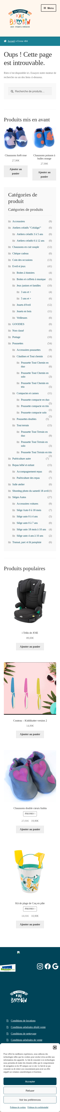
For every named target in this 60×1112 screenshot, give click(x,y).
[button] (54, 1047)
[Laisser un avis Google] (55, 966)
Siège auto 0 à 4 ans (27, 516)
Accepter (30, 1081)
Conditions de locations (23, 1020)
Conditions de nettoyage (23, 1033)
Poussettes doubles (26, 419)
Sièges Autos (19, 497)
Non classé (18, 330)
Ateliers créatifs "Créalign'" (26, 227)
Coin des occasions (22, 260)
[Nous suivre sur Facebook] (48, 966)
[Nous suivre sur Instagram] (40, 966)
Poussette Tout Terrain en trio (36, 452)
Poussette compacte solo (33, 412)
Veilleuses (22, 317)
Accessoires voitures (27, 503)
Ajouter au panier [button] (16, 171)
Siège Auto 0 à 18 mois (29, 510)
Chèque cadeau (20, 253)
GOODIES (18, 324)
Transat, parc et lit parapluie (26, 542)
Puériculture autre (21, 458)
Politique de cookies (18, 1107)
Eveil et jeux (19, 266)
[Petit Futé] (26, 966)
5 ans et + (26, 298)
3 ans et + (26, 292)
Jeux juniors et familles (29, 285)
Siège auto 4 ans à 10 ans (30, 535)
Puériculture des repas (28, 477)
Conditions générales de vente (26, 1040)
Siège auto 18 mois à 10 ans (31, 529)
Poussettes (17, 343)
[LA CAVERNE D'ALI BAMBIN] (25, 975)
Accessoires (18, 221)
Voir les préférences (30, 1099)
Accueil (11, 41)
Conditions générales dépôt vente (28, 1027)
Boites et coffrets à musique (31, 279)
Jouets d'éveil (24, 304)
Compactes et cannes (28, 393)
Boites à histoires (25, 272)
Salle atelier (18, 484)
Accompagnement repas (29, 471)
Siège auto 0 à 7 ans (27, 523)
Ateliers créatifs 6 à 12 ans (30, 240)
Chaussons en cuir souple (25, 247)
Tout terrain (23, 425)
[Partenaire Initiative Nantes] (8, 966)
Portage (16, 337)
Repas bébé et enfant (23, 465)
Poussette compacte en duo (35, 399)
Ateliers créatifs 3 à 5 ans (30, 234)
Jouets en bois (24, 311)
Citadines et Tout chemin (30, 356)
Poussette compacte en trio (35, 406)
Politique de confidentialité (38, 1107)
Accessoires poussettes (28, 349)
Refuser (30, 1090)
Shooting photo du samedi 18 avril (30, 490)
